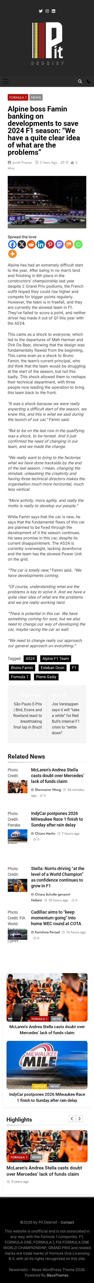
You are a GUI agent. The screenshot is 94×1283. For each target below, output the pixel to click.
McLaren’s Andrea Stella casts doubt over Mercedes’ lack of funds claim (57, 775)
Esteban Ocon (52, 667)
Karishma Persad (47, 932)
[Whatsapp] (78, 244)
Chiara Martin (45, 833)
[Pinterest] (50, 244)
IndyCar (39, 1086)
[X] (22, 244)
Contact (67, 1222)
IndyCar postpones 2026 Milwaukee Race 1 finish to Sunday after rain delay (57, 819)
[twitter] (40, 11)
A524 (30, 658)
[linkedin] (53, 11)
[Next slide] (79, 1118)
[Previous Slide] (72, 1118)
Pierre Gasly (46, 677)
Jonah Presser (22, 162)
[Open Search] (80, 81)
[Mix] (69, 244)
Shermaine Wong (48, 789)
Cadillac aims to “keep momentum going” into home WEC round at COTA (56, 918)
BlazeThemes (57, 1275)
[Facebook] (12, 244)
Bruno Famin (22, 667)
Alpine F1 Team (55, 658)
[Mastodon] (59, 244)
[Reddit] (31, 244)
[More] (12, 254)
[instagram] (47, 11)
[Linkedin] (40, 244)
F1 (74, 667)
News (36, 97)
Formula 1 (18, 97)
